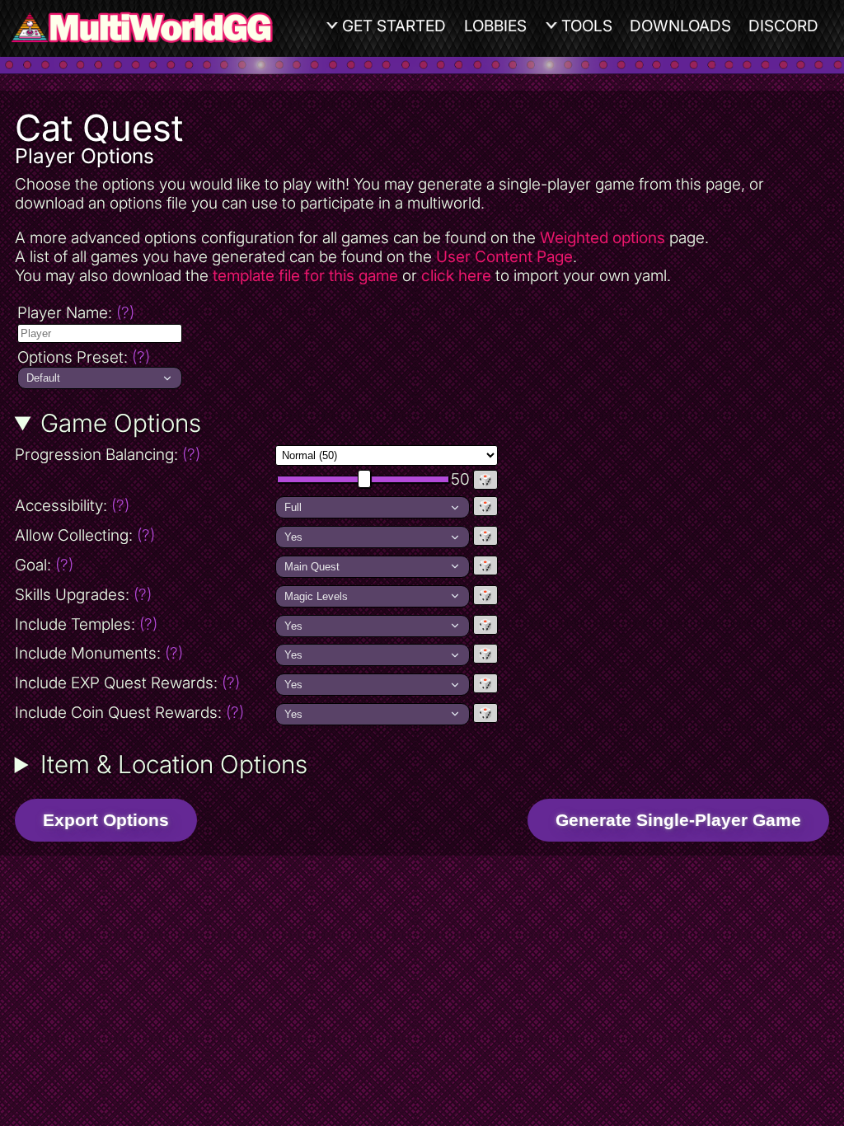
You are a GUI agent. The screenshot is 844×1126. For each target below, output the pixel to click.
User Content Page (504, 256)
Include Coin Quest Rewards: (129, 712)
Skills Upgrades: (83, 594)
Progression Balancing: (144, 454)
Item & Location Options (173, 764)
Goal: (44, 565)
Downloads (680, 25)
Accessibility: (144, 505)
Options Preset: (83, 357)
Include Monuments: (99, 653)
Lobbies (495, 25)
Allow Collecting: (144, 535)
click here (456, 275)
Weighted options (602, 237)
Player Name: (75, 312)
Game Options (120, 423)
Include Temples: (86, 624)
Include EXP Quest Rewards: (127, 682)
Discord (783, 25)
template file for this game (305, 275)
